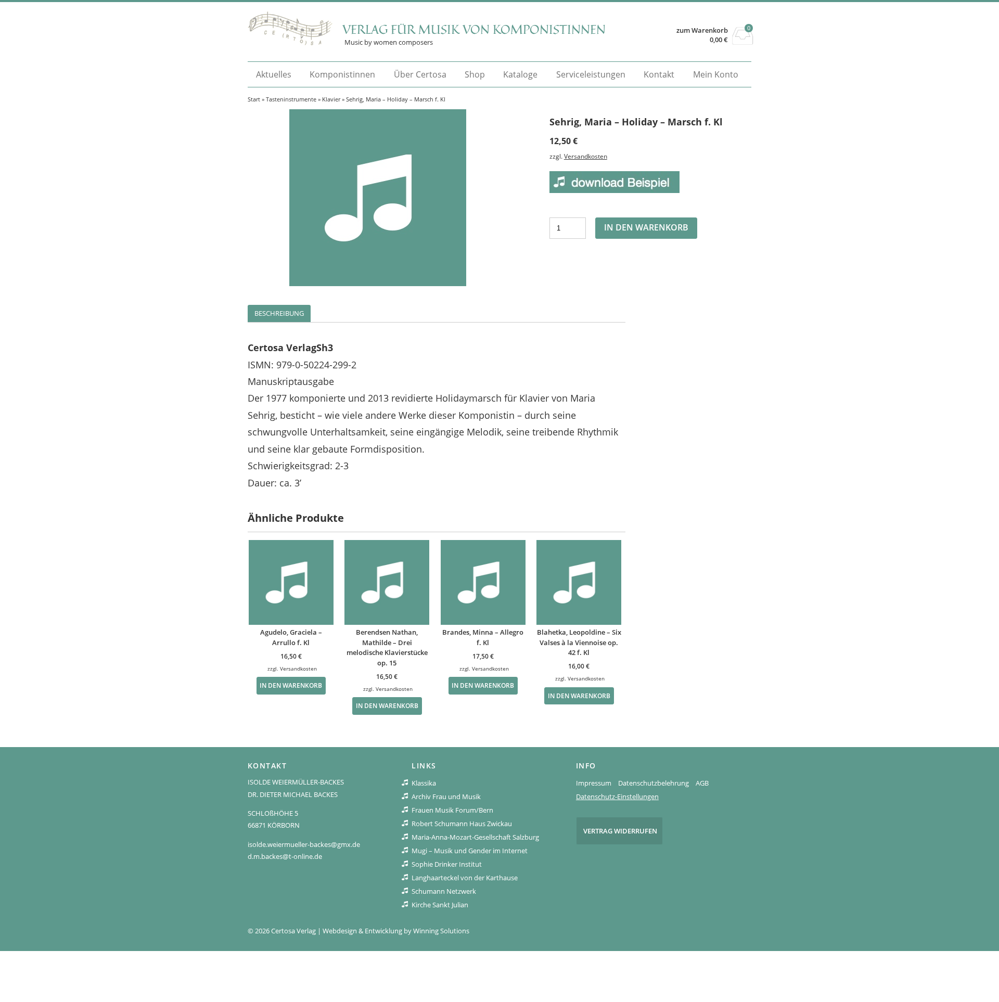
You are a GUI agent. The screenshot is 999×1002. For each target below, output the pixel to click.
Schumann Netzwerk (444, 891)
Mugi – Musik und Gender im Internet (470, 850)
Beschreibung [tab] (279, 313)
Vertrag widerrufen (620, 831)
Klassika (424, 783)
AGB (702, 783)
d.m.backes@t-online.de (285, 856)
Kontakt (659, 74)
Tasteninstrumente (291, 99)
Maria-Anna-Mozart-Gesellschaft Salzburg (475, 837)
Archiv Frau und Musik (446, 796)
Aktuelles (273, 74)
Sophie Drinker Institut (447, 864)
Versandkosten (585, 156)
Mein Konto (715, 74)
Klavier (331, 99)
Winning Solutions (441, 930)
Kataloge (520, 74)
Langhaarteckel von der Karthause (465, 877)
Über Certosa (420, 74)
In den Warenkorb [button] (291, 685)
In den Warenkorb (646, 227)
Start (254, 99)
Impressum (593, 783)
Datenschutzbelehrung (653, 783)
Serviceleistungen (590, 74)
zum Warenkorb (702, 30)
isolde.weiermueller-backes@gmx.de (304, 844)
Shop (475, 74)
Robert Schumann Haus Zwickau (462, 823)
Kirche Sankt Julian (440, 904)
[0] (743, 41)
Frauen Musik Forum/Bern (452, 810)
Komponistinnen (342, 74)
